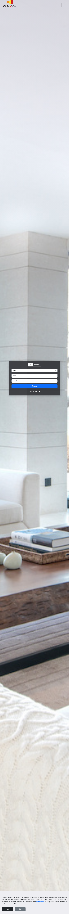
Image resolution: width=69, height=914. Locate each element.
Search (35, 386)
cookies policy (40, 902)
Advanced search (34, 391)
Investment (37, 365)
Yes (8, 909)
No (20, 909)
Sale (30, 365)
